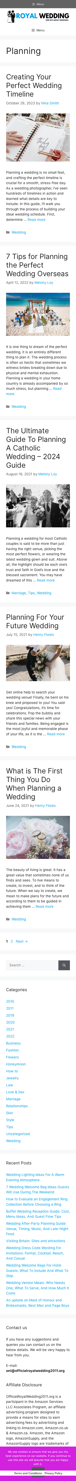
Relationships (17, 1106)
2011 (10, 1008)
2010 (10, 1001)
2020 (10, 1022)
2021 (10, 1029)
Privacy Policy (53, 1473)
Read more (36, 220)
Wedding (19, 232)
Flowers (12, 1057)
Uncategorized (18, 1134)
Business (13, 1043)
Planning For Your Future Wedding (35, 621)
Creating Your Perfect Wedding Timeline (34, 85)
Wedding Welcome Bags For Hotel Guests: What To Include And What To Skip (37, 1270)
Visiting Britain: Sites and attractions (35, 1241)
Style (10, 1120)
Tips (31, 593)
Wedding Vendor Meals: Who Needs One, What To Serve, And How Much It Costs (37, 1288)
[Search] (64, 965)
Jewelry (12, 1078)
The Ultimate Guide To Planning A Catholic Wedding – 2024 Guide (36, 447)
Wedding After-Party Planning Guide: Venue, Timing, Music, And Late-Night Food (37, 1228)
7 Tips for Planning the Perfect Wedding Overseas (37, 265)
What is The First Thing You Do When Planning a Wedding (34, 783)
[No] (71, 1464)
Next (22, 941)
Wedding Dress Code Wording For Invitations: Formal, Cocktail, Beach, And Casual (35, 1253)
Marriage (19, 593)
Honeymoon (16, 1064)
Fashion (12, 1050)
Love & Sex (15, 1092)
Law (9, 1085)
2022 (10, 1036)
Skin (9, 1113)
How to (12, 1071)
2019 (10, 1015)
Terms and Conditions (28, 1473)
